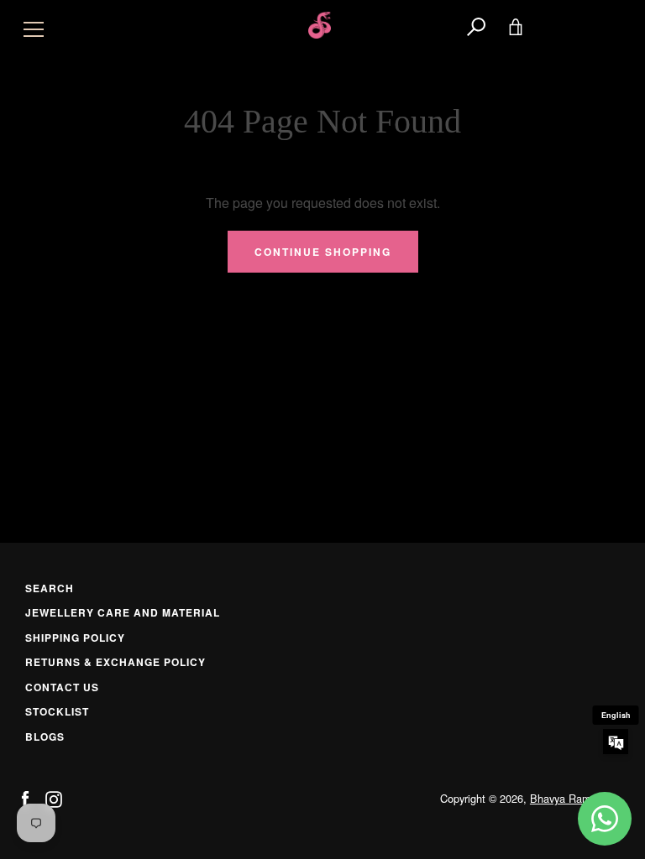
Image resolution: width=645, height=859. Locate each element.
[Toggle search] (476, 25)
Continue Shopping (322, 251)
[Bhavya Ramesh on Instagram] (53, 797)
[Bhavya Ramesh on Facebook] (25, 797)
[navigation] (33, 25)
